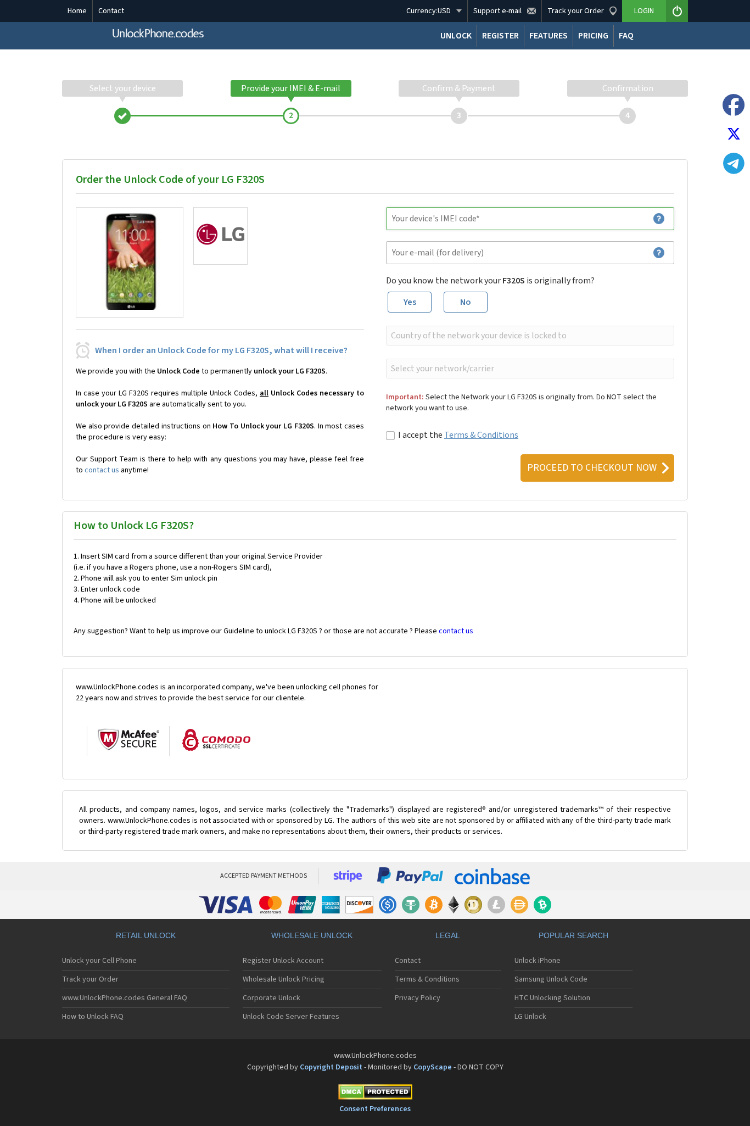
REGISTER (500, 36)
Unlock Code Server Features (291, 1016)
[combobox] (529, 336)
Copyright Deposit (331, 1067)
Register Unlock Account (283, 960)
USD (428, 10)
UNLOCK (456, 36)
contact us (102, 470)
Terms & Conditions (481, 435)
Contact (111, 10)
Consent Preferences (375, 1108)
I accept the (458, 435)
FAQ (626, 36)
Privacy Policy (417, 998)
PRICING (593, 36)
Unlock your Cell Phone (99, 960)
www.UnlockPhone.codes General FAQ (124, 998)
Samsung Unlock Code (550, 979)
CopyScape (432, 1067)
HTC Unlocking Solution (552, 998)
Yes (410, 302)
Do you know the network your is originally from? (490, 280)
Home (77, 10)
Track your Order (90, 979)
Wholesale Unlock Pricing (283, 979)
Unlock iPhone (537, 960)
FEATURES (548, 36)
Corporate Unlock (271, 998)
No (465, 302)
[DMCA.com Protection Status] (375, 1093)
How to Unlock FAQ (93, 1016)
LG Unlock (530, 1016)
